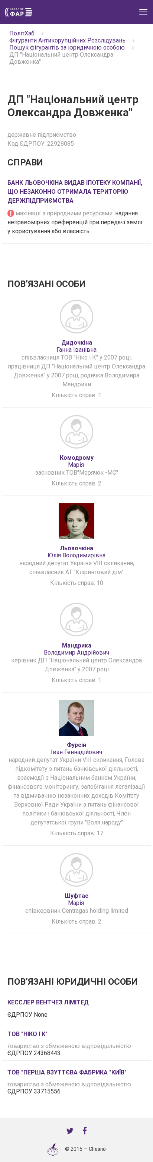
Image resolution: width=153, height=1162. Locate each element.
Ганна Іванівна (76, 346)
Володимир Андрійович (76, 649)
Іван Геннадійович (76, 748)
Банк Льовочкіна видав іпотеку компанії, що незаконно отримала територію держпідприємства (74, 191)
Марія (77, 461)
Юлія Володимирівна (76, 552)
